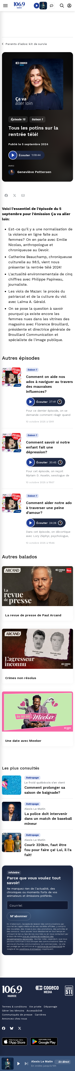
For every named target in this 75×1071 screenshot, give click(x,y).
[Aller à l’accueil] (19, 7)
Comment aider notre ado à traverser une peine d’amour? (49, 508)
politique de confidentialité (49, 946)
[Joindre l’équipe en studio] (52, 6)
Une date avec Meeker (23, 741)
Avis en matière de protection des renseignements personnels (30, 937)
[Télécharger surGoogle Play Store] (43, 1042)
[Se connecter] (69, 5)
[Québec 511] (69, 994)
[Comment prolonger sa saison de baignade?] (11, 785)
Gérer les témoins (13, 1010)
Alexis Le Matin (42, 1061)
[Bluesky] (11, 1028)
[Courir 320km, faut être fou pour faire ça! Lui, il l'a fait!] (11, 842)
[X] (19, 1028)
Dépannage (50, 1006)
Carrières (40, 1014)
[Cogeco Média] (47, 992)
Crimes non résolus (20, 678)
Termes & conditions (14, 1006)
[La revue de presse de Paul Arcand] (37, 586)
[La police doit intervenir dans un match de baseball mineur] (11, 811)
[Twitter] (14, 195)
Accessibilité (34, 1010)
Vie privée (35, 1006)
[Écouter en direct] (36, 5)
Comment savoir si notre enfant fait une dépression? (48, 447)
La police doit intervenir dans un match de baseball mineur (48, 819)
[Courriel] (23, 195)
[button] (18, 1064)
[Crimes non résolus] (37, 649)
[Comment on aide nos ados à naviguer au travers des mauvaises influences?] (11, 377)
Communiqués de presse (17, 1014)
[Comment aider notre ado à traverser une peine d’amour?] (11, 503)
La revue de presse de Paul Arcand (33, 615)
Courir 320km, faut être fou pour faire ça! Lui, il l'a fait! (47, 850)
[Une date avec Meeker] (37, 711)
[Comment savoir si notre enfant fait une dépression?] (11, 442)
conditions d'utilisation (30, 949)
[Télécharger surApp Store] (14, 1042)
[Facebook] (6, 195)
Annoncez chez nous (14, 1018)
